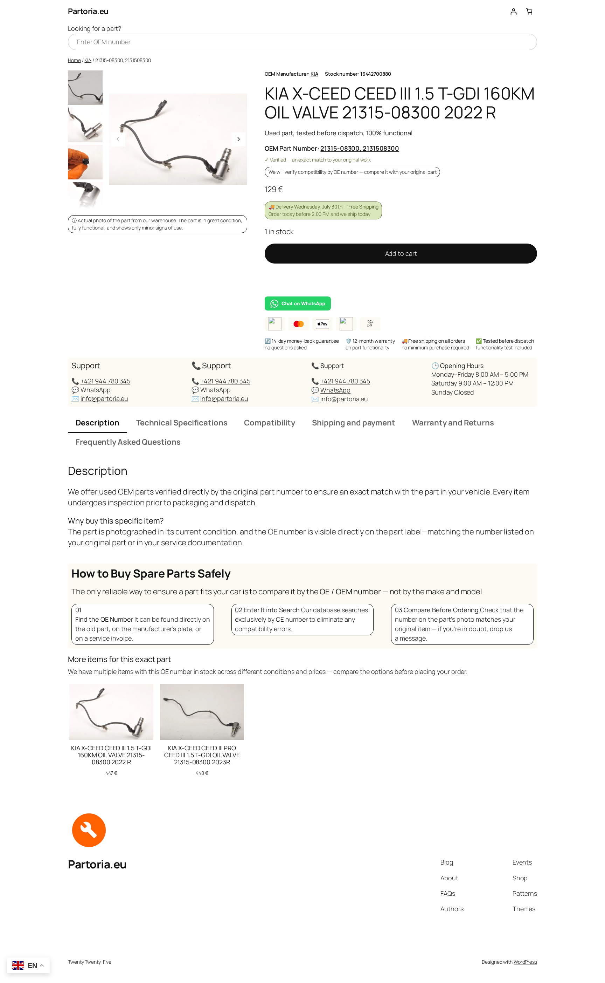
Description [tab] (97, 422)
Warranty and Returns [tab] (453, 422)
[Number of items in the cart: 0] (529, 11)
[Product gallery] (178, 139)
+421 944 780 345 (105, 381)
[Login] (513, 11)
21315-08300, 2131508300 (359, 148)
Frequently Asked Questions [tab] (128, 442)
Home (74, 60)
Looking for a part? (94, 28)
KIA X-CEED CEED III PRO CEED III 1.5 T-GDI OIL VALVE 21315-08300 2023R (202, 755)
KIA (87, 60)
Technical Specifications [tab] (182, 422)
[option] (85, 125)
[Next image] (238, 139)
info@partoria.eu (104, 398)
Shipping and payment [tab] (353, 422)
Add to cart (401, 253)
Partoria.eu (88, 11)
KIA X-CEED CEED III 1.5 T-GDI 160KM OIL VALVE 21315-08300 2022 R (111, 755)
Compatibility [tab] (269, 422)
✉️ (75, 398)
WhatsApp (96, 389)
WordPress (525, 961)
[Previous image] (118, 139)
